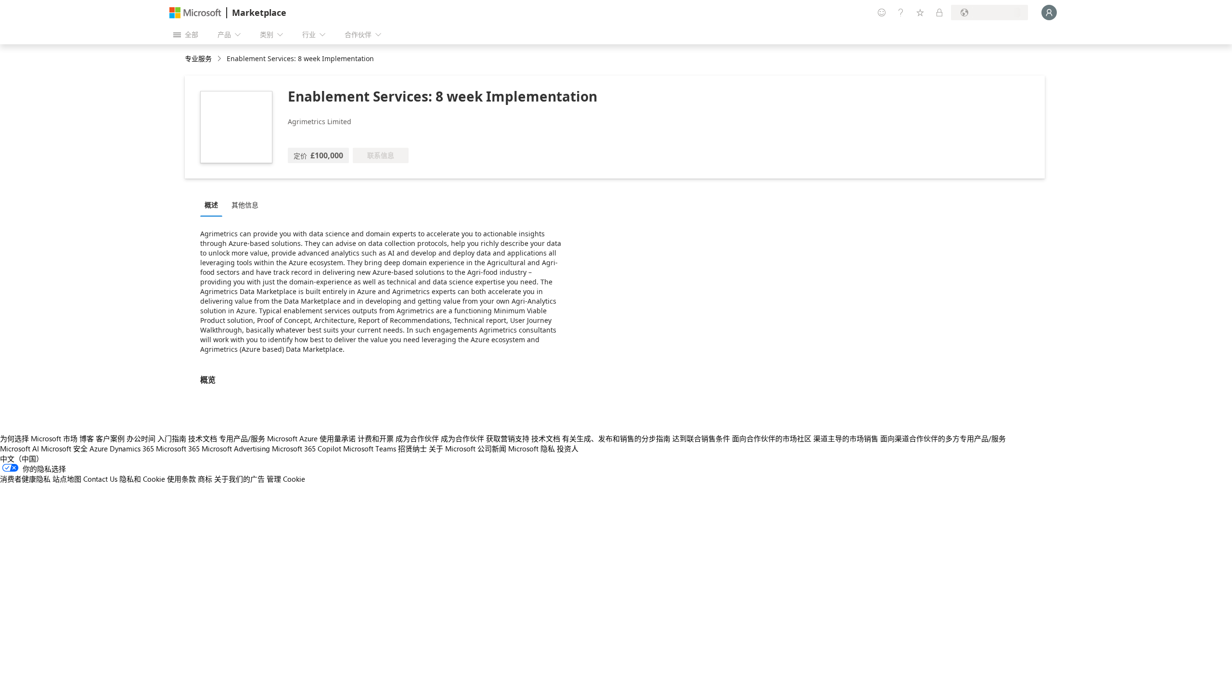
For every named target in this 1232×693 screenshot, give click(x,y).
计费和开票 (376, 438)
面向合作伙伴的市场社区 (771, 438)
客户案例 (110, 438)
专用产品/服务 (242, 438)
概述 (211, 204)
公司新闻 (491, 448)
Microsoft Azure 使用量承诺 (311, 438)
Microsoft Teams (369, 448)
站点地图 (66, 479)
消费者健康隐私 (25, 479)
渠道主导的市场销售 (845, 438)
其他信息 (244, 204)
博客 (86, 438)
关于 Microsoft (452, 448)
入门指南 (171, 438)
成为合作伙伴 (417, 438)
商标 (205, 479)
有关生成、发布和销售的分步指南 (616, 438)
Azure (99, 448)
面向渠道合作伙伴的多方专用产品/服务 (943, 438)
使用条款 (181, 479)
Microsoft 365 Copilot (306, 448)
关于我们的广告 (239, 479)
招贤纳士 (412, 448)
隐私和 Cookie (142, 479)
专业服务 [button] (198, 58)
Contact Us (100, 479)
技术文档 (202, 438)
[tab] (213, 204)
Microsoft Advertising (236, 448)
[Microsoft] (195, 12)
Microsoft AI (19, 448)
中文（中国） (21, 458)
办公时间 (141, 438)
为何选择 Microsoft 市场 (38, 438)
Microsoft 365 (178, 448)
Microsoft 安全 (64, 448)
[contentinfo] (220, 59)
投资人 (567, 448)
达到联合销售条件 (701, 438)
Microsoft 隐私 (531, 448)
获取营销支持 (507, 438)
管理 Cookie (286, 479)
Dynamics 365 (132, 448)
